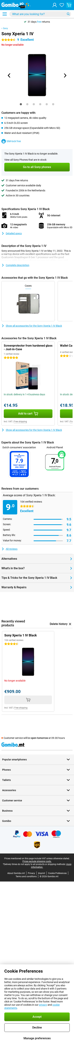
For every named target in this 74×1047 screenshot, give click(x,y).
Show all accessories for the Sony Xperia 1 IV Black (34, 325)
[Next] (64, 75)
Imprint (41, 873)
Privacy (31, 873)
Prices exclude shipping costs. (37, 861)
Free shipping (20, 421)
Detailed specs (14, 233)
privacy (43, 1004)
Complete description (17, 265)
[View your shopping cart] (69, 5)
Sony (5, 28)
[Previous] (9, 75)
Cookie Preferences (57, 873)
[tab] (21, 104)
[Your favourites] (61, 5)
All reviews (11, 548)
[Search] (68, 14)
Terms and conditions (26, 876)
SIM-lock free (13, 141)
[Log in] (54, 5)
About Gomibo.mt (16, 873)
